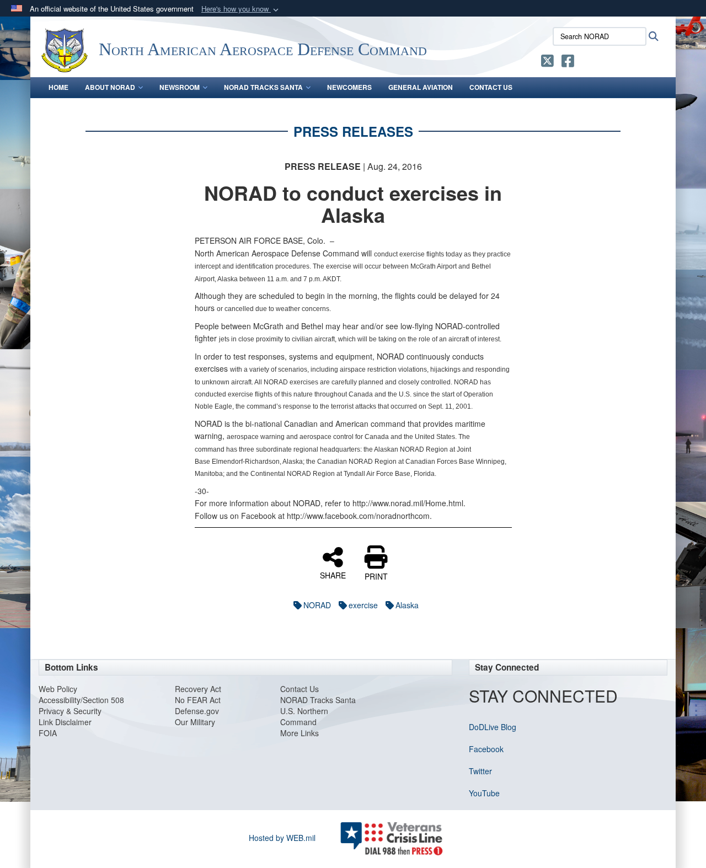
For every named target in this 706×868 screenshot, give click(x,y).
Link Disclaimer (65, 721)
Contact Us (490, 87)
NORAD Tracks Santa (263, 87)
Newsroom (179, 87)
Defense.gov (197, 710)
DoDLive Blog (492, 726)
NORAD (317, 604)
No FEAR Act (198, 699)
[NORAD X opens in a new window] (547, 62)
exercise (363, 604)
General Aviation (420, 87)
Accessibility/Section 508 (81, 699)
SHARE (333, 575)
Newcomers (349, 87)
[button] (241, 9)
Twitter (480, 770)
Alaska (407, 604)
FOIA (48, 732)
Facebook (486, 748)
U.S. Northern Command (304, 716)
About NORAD (110, 87)
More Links (299, 732)
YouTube (484, 793)
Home (58, 87)
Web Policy (58, 688)
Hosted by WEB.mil (282, 837)
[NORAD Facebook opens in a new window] (567, 62)
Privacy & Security (70, 710)
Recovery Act (198, 688)
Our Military (195, 721)
